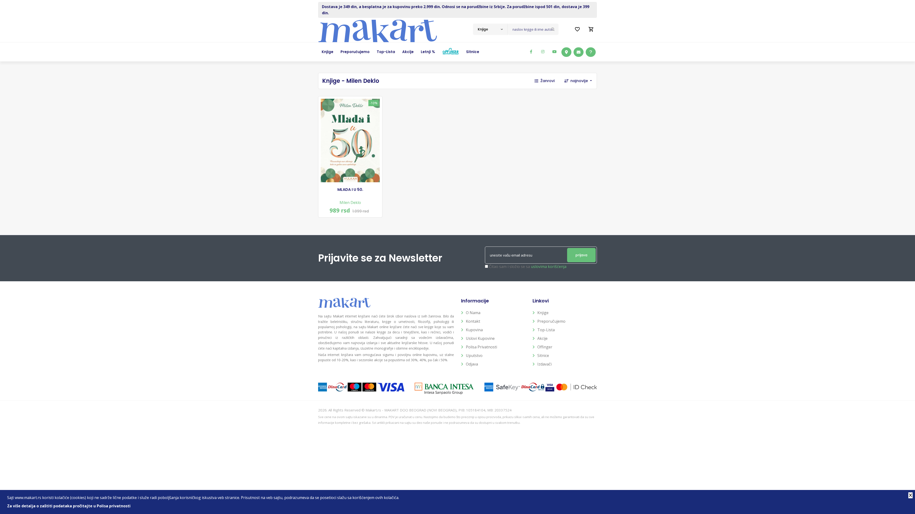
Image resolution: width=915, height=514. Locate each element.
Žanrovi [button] (547, 81)
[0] (591, 29)
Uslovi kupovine (480, 338)
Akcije (542, 338)
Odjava (472, 364)
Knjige (543, 312)
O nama (473, 312)
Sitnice (543, 355)
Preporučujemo (551, 321)
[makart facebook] (531, 51)
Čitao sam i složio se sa (527, 266)
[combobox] (490, 29)
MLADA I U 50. (350, 189)
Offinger (544, 347)
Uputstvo (474, 355)
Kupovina (474, 329)
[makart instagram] (543, 51)
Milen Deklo (350, 202)
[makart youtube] (554, 51)
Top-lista (546, 329)
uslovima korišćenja (548, 266)
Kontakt (473, 321)
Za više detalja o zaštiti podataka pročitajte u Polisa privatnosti (69, 506)
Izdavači (544, 364)
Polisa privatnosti (481, 347)
